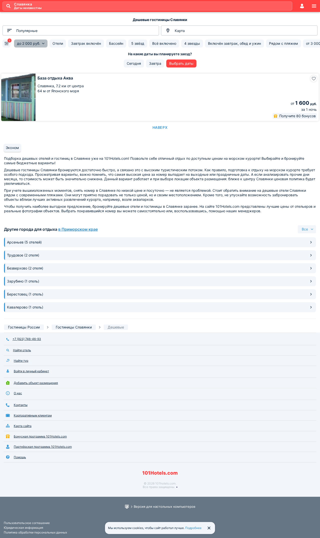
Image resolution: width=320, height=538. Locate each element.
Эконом (12, 148)
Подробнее (193, 528)
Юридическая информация (23, 528)
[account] (302, 6)
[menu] (314, 6)
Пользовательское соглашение (27, 523)
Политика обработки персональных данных (35, 532)
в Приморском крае (78, 229)
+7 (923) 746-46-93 (26, 339)
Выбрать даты (181, 63)
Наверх (160, 127)
